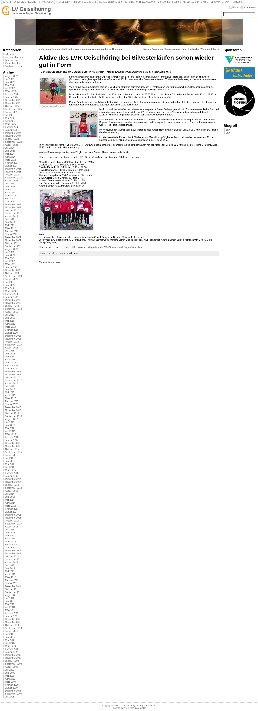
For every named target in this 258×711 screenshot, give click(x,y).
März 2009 (10, 681)
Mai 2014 (9, 500)
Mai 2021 (9, 258)
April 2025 (10, 121)
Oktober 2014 (12, 485)
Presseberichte (12, 63)
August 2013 (11, 526)
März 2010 (10, 646)
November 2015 (13, 446)
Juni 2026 (10, 82)
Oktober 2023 (12, 174)
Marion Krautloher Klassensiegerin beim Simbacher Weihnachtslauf (180, 49)
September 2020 (13, 276)
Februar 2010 (11, 649)
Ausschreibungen (14, 57)
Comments (250, 7)
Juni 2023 (10, 186)
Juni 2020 (10, 285)
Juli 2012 (9, 565)
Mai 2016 (9, 428)
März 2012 (10, 577)
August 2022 (11, 216)
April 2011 (10, 607)
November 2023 (13, 171)
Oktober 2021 (12, 243)
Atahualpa (141, 708)
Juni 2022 (10, 222)
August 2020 (11, 279)
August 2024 (11, 145)
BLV (228, 129)
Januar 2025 (11, 130)
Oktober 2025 (12, 106)
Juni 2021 (10, 255)
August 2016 (11, 419)
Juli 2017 (9, 386)
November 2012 (13, 553)
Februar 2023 (11, 198)
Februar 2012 (11, 580)
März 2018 (10, 362)
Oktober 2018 (12, 341)
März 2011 (10, 610)
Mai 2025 (9, 118)
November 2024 (13, 136)
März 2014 (10, 505)
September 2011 (13, 592)
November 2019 (13, 303)
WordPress (129, 708)
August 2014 (11, 491)
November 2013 (13, 517)
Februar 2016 (11, 437)
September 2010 (13, 628)
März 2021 (10, 264)
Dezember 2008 (13, 690)
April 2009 (10, 678)
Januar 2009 (11, 687)
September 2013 (13, 523)
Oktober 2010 (12, 625)
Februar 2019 (11, 329)
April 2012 (10, 574)
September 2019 (13, 309)
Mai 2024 (9, 153)
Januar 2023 (11, 201)
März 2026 (10, 91)
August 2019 (11, 312)
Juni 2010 (10, 637)
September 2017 (13, 380)
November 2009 (13, 658)
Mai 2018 (9, 356)
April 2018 (10, 359)
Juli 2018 (9, 350)
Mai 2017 (9, 392)
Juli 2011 (9, 598)
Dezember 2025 (13, 100)
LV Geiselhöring (31, 9)
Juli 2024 (9, 148)
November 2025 (13, 103)
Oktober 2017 (12, 377)
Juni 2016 (10, 425)
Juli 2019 (9, 315)
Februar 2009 (11, 684)
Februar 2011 (11, 613)
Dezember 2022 (13, 204)
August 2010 (11, 631)
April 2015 (10, 467)
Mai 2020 (9, 288)
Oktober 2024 (12, 139)
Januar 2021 (11, 267)
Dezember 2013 (13, 514)
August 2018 (11, 347)
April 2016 (10, 431)
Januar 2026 (11, 97)
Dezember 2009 (13, 655)
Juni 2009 (10, 673)
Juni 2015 (10, 461)
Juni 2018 (10, 353)
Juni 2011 (10, 601)
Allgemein (10, 54)
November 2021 (13, 240)
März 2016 (10, 434)
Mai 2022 (9, 225)
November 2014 (13, 482)
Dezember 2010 (13, 619)
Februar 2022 (11, 231)
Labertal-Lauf (11, 60)
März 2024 (10, 159)
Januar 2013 (11, 547)
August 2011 (11, 595)
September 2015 (13, 452)
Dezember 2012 (13, 550)
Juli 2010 (9, 634)
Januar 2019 (11, 332)
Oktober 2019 (12, 306)
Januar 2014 (11, 511)
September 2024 (13, 142)
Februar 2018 (11, 365)
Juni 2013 (10, 532)
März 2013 (10, 541)
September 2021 (13, 246)
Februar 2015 (11, 473)
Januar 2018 (11, 368)
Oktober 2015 (12, 449)
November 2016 (13, 410)
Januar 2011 (11, 616)
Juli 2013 (9, 529)
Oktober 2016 (12, 413)
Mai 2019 (9, 321)
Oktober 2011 (12, 589)
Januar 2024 (11, 165)
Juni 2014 (10, 497)
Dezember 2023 (13, 168)
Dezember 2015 (13, 443)
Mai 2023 (9, 189)
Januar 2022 (11, 234)
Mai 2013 (9, 535)
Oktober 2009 (12, 661)
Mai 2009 (9, 676)
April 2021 (10, 261)
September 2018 (13, 344)
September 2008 (13, 693)
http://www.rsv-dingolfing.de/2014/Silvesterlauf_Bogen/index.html (107, 247)
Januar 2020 (11, 297)
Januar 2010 (11, 652)
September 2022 (13, 213)
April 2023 (10, 192)
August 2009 (11, 667)
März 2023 (10, 195)
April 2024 (10, 156)
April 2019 (10, 324)
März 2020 (10, 291)
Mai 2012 (9, 571)
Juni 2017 (10, 389)
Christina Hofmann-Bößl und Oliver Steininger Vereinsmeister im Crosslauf (82, 49)
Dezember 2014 (13, 479)
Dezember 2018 (13, 335)
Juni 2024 (10, 150)
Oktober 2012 (12, 556)
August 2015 (11, 455)
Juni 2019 (10, 318)
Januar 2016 (11, 440)
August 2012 (11, 562)
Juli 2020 (9, 282)
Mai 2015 (9, 464)
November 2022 (13, 207)
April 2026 (10, 88)
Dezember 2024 (13, 133)
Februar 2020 (11, 294)
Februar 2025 (11, 127)
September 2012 (13, 559)
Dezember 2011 (13, 586)
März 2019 (10, 326)
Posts (235, 7)
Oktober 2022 (12, 210)
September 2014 (13, 488)
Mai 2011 (9, 604)
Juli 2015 (9, 458)
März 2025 (10, 124)
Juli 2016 (9, 422)
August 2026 (11, 76)
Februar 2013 (11, 544)
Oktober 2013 (12, 520)
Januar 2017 (11, 404)
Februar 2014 (11, 508)
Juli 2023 (9, 183)
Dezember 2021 (13, 237)
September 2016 (13, 416)
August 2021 (11, 249)
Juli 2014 (9, 494)
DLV (228, 132)
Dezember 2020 (13, 270)
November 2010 (13, 622)
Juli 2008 (9, 696)
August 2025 (11, 112)
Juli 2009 (9, 670)
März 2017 (10, 398)
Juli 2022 (9, 219)
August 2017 (11, 383)
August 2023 (11, 180)
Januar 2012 (11, 583)
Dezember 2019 (13, 300)
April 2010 (10, 643)
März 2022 (10, 228)
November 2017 (13, 374)
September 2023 (13, 177)
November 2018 (13, 338)
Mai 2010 (9, 640)
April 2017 (10, 395)
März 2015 (10, 470)
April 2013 (10, 538)
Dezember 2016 (13, 407)
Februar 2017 (11, 401)
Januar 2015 (11, 476)
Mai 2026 (9, 85)
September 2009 (13, 664)
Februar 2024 (11, 162)
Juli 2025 (9, 115)
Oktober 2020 (12, 273)
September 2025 (13, 109)
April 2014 (10, 502)
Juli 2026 (9, 79)
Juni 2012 (10, 568)
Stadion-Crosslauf (14, 66)
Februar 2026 (11, 94)
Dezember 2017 (13, 371)
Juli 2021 (9, 252)
